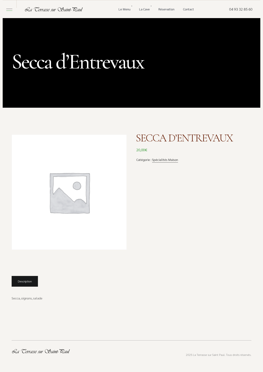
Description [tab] (25, 281)
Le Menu (124, 9)
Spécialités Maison (165, 159)
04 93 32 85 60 (240, 9)
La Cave (144, 9)
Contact (188, 9)
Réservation (166, 9)
